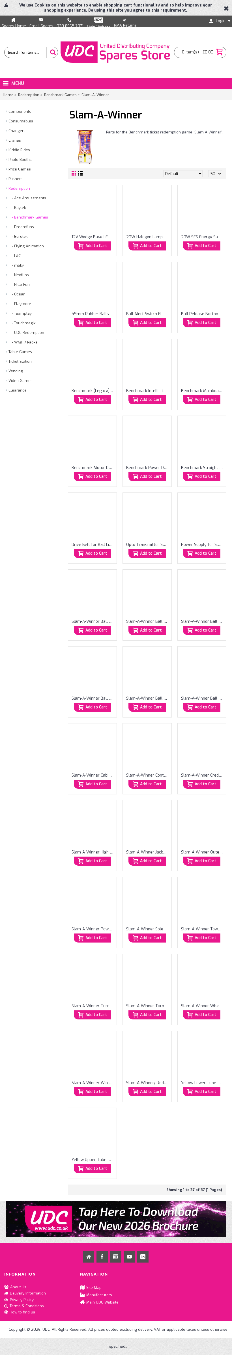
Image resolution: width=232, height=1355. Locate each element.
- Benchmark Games (28, 217)
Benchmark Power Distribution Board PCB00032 (148, 467)
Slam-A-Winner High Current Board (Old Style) (93, 852)
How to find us (22, 1312)
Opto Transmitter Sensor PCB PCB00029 (148, 544)
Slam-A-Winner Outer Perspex (203, 852)
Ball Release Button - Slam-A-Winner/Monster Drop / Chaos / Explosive (203, 314)
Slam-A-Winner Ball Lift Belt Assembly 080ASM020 (148, 621)
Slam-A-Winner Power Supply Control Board (93, 929)
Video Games (20, 380)
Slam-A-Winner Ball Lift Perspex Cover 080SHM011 (148, 698)
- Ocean (16, 294)
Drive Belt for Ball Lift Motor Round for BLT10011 (93, 544)
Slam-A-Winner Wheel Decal (203, 1006)
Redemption (19, 188)
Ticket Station (20, 361)
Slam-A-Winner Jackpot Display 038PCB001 (148, 852)
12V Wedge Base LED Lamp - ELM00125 (93, 237)
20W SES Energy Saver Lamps (203, 237)
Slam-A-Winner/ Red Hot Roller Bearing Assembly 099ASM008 (148, 1083)
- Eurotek (17, 236)
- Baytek (17, 207)
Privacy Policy (22, 1299)
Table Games (20, 351)
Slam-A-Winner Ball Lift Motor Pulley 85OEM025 (93, 698)
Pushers (15, 178)
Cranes (14, 140)
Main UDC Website (102, 1302)
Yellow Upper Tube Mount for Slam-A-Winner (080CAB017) (93, 1159)
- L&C (14, 255)
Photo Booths (20, 159)
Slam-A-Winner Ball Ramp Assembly (203, 698)
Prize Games (19, 169)
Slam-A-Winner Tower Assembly (203, 929)
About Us (18, 1286)
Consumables (20, 121)
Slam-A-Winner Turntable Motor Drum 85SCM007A (148, 1006)
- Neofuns (18, 275)
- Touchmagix (22, 323)
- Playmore (19, 303)
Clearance (17, 390)
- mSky (16, 265)
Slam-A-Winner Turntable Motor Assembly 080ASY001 (93, 1006)
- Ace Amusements (27, 198)
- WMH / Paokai (23, 342)
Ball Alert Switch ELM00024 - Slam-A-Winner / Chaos (148, 314)
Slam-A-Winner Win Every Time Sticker (93, 1083)
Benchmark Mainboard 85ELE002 (203, 391)
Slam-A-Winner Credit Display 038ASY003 (203, 775)
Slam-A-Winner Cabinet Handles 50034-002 (93, 775)
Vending (15, 371)
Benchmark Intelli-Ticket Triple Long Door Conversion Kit (148, 391)
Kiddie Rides (19, 150)
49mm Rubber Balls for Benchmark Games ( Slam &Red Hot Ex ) (93, 314)
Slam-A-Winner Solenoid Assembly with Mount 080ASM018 (148, 929)
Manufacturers (99, 1295)
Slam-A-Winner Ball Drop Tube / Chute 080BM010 (93, 621)
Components (19, 111)
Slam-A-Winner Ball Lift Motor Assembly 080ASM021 (203, 621)
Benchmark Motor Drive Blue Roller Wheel (93, 467)
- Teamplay (20, 313)
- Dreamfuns (21, 226)
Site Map (94, 1287)
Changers (16, 130)
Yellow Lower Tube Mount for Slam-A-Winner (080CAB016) (203, 1083)
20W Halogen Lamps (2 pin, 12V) (148, 237)
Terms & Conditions (27, 1306)
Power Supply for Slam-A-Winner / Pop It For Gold (203, 544)
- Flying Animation (26, 246)
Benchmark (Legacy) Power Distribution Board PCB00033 (93, 391)
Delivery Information (28, 1293)
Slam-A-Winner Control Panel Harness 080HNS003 (148, 775)
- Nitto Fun (19, 284)
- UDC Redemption (26, 332)
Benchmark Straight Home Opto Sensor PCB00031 (203, 467)
